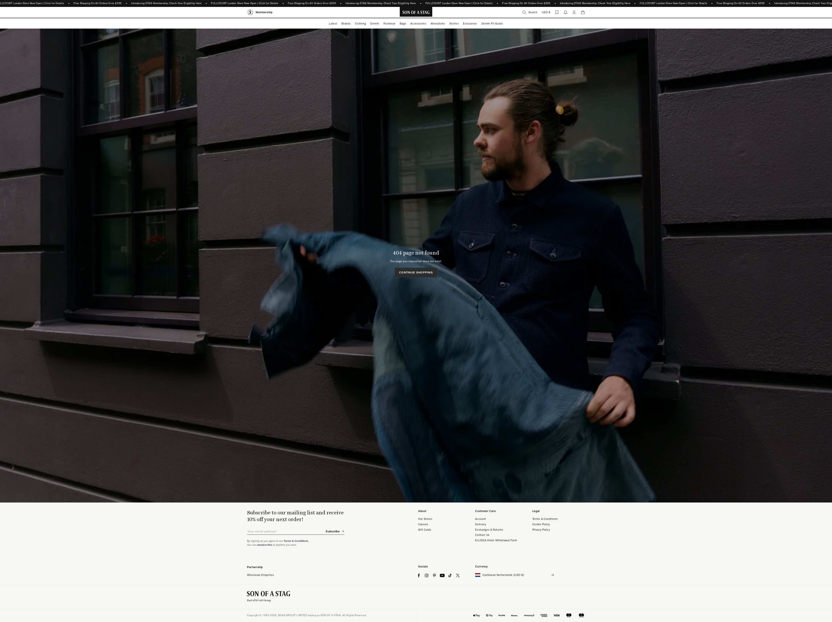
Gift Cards (424, 530)
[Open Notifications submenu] (565, 12)
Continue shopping (416, 272)
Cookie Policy (541, 524)
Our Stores (425, 519)
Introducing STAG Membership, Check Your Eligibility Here (166, 3)
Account (480, 519)
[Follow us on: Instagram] (426, 575)
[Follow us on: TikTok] (450, 575)
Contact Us (482, 535)
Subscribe (333, 531)
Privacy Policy (541, 530)
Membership (264, 12)
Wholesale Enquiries (260, 575)
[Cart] (582, 12)
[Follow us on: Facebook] (418, 575)
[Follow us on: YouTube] (442, 575)
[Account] (574, 12)
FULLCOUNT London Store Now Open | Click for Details (244, 3)
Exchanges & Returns (489, 530)
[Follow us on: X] (457, 575)
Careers (423, 524)
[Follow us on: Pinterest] (434, 575)
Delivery (480, 524)
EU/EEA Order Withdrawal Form (496, 540)
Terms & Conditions (545, 519)
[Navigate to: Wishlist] (556, 12)
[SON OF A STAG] (416, 12)
